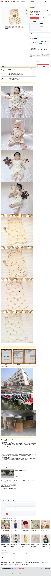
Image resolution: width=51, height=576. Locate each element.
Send (6, 513)
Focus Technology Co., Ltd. (20, 573)
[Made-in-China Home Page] (5, 1)
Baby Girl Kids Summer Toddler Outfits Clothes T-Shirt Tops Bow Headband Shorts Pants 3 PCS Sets (45, 530)
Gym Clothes (18, 490)
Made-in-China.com (22, 571)
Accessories (2, 553)
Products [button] (13, 1)
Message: (4, 507)
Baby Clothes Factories (4, 562)
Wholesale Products (25, 570)
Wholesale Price (30, 570)
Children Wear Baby (17, 564)
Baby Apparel (11, 5)
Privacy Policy (37, 573)
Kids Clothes (7, 490)
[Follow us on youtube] (47, 568)
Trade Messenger (13, 568)
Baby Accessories (22, 490)
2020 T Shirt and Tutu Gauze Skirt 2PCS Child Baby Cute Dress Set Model (35, 530)
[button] (41, 2)
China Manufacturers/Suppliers (19, 570)
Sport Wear (32, 490)
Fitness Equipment (27, 490)
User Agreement (30, 573)
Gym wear (27, 553)
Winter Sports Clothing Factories (28, 562)
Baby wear (39, 553)
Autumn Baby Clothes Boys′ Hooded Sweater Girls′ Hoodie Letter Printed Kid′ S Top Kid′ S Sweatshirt (45, 545)
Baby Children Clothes (4, 564)
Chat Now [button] (45, 17)
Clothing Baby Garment (43, 562)
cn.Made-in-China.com (33, 571)
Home (1, 5)
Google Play (8, 568)
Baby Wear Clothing (11, 564)
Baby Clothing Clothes (36, 562)
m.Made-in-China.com (27, 571)
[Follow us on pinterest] (48, 568)
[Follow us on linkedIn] (49, 568)
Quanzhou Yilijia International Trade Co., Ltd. (35, 11)
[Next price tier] (50, 15)
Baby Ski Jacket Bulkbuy (25, 564)
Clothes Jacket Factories (19, 562)
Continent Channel (35, 570)
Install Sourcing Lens (20, 568)
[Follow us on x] (45, 568)
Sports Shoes (14, 490)
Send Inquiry (34, 17)
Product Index (39, 570)
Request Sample (43, 19)
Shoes (14, 553)
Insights (42, 570)
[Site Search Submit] (32, 1)
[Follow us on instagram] (46, 568)
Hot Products (9, 570)
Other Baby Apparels (16, 5)
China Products (13, 570)
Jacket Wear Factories (11, 562)
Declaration (34, 573)
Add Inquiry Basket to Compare (14, 29)
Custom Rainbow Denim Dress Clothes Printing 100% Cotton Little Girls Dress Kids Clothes (15, 530)
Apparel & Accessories (6, 5)
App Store (2, 568)
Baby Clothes (10, 490)
